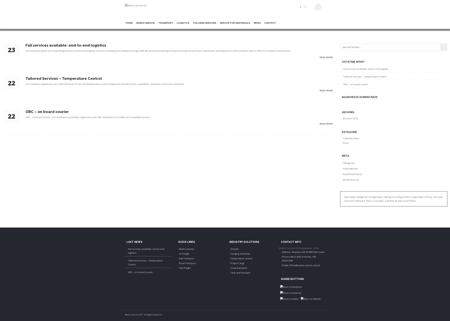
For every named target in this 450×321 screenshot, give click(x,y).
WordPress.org (351, 179)
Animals (234, 249)
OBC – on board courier (355, 84)
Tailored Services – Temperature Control (364, 76)
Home (129, 23)
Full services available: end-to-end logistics (366, 68)
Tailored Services (204, 23)
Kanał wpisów (350, 168)
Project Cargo (237, 263)
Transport (165, 23)
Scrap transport (238, 268)
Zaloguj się (348, 162)
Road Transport (187, 263)
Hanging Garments (240, 253)
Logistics (183, 23)
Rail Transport (186, 258)
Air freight (184, 253)
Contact (270, 23)
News (257, 23)
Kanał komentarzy (352, 174)
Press (346, 143)
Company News (351, 138)
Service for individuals (235, 23)
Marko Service (145, 23)
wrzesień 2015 (350, 118)
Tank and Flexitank (240, 272)
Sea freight (185, 268)
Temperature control (241, 258)
